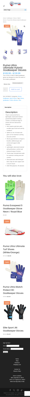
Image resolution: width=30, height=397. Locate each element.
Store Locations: (17, 375)
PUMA (11, 100)
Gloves (15, 18)
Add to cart (15, 89)
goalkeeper (6, 100)
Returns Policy (17, 371)
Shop (17, 360)
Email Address (6, 349)
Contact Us (17, 369)
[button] (24, 26)
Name (4, 346)
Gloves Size (7, 84)
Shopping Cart (17, 364)
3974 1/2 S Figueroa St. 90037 (17, 379)
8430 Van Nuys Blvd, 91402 (17, 381)
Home (4, 18)
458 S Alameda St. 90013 (17, 377)
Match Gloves (13, 98)
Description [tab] (8, 107)
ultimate (15, 100)
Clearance (17, 362)
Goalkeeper (9, 18)
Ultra (19, 100)
